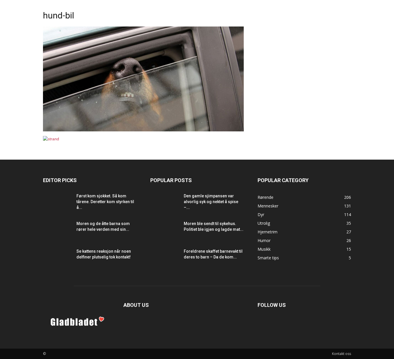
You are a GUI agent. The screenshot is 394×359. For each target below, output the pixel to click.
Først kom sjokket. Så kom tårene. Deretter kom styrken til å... (105, 202)
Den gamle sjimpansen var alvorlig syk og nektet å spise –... (211, 202)
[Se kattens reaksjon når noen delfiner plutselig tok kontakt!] (57, 258)
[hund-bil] (143, 130)
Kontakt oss (341, 353)
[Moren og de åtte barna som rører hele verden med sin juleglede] (57, 231)
